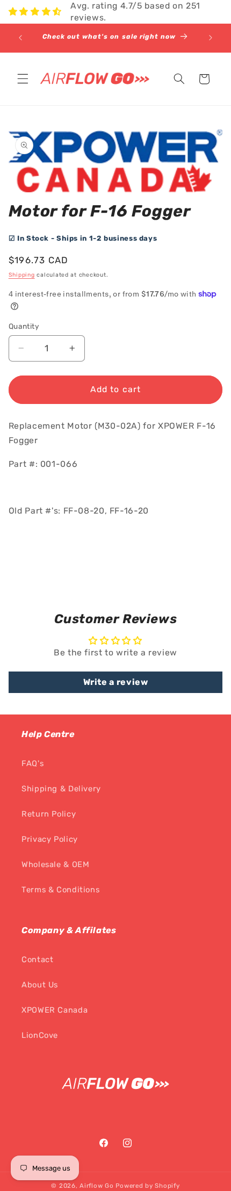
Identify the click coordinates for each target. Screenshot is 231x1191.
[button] (22, 79)
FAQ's (32, 763)
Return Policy (48, 814)
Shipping (22, 274)
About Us (39, 985)
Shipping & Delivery (61, 788)
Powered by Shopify (147, 1185)
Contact (37, 959)
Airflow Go (96, 1185)
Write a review (115, 682)
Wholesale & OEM (55, 864)
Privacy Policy (49, 839)
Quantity (24, 326)
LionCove (39, 1035)
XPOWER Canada (54, 1010)
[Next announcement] (210, 37)
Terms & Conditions (60, 889)
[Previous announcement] (20, 37)
